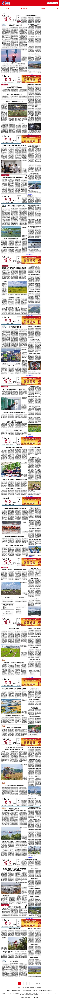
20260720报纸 (29, 254)
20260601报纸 (29, 677)
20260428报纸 (29, 918)
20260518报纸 (29, 796)
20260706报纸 (29, 375)
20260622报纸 (29, 496)
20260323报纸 (29, 978)
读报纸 (10, 14)
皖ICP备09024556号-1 (34, 990)
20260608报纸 (29, 616)
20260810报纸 (29, 134)
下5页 (36, 983)
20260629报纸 (29, 436)
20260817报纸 (29, 74)
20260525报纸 (29, 737)
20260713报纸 (29, 315)
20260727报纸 (29, 194)
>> (39, 983)
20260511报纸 (29, 857)
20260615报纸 (29, 556)
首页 (7, 14)
